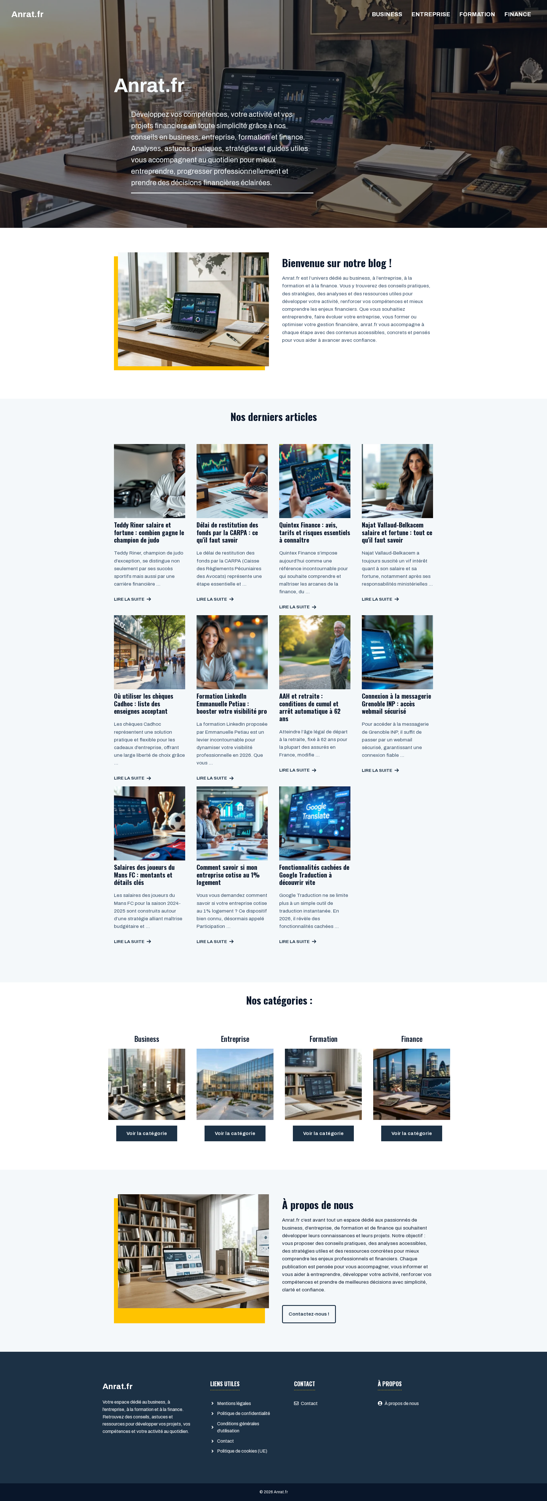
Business (387, 14)
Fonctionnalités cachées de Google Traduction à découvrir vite (314, 874)
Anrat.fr (27, 14)
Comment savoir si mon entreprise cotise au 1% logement (228, 874)
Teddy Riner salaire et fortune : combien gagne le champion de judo (149, 532)
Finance (517, 14)
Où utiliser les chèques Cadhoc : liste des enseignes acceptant (143, 703)
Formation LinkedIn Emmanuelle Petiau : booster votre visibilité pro (232, 703)
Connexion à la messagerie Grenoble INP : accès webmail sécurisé (396, 703)
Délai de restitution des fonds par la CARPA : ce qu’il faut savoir (227, 532)
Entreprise (430, 14)
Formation (477, 14)
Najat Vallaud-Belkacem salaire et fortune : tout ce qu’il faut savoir (397, 532)
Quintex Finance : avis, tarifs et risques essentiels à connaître (314, 532)
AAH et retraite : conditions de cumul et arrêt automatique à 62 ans (309, 707)
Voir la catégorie (146, 1133)
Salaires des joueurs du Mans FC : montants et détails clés (144, 874)
